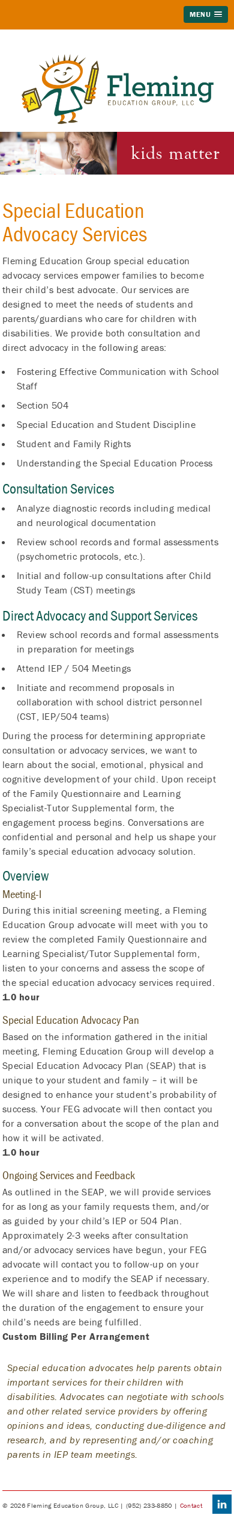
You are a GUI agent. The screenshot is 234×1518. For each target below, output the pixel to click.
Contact (191, 1505)
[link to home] (117, 61)
